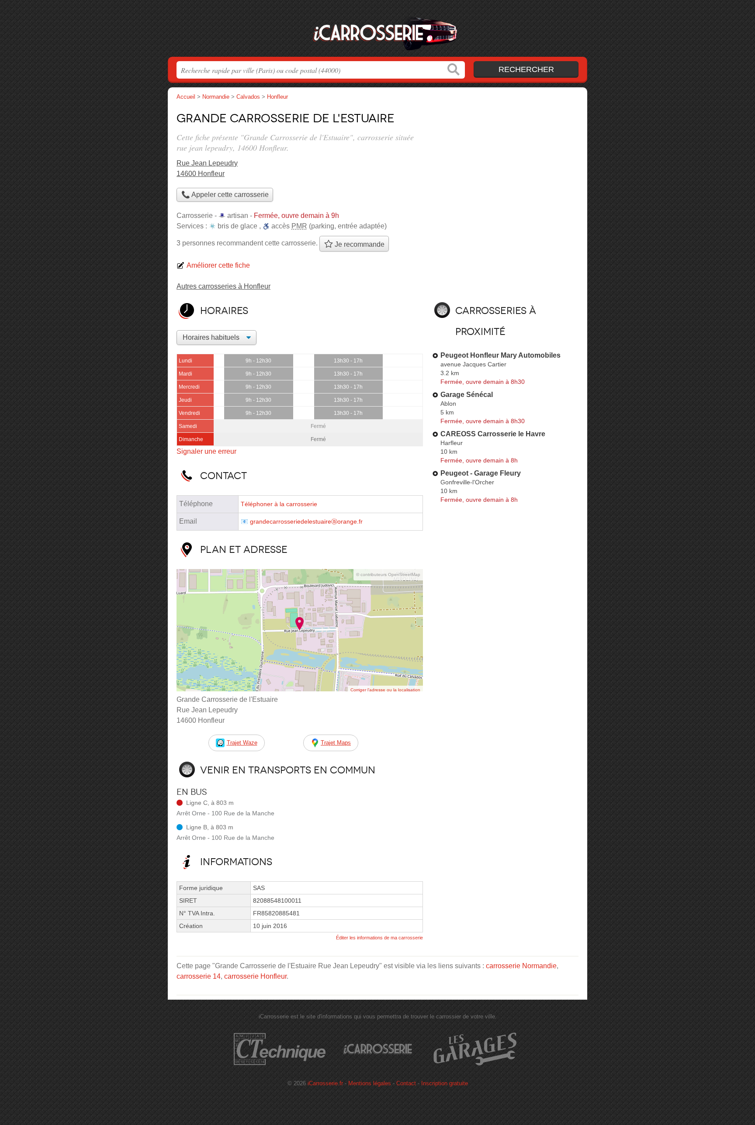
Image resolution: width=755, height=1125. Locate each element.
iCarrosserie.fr (377, 31)
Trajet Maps (336, 742)
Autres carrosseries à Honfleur (223, 286)
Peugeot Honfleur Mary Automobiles (500, 355)
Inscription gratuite (444, 1083)
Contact (406, 1083)
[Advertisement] (505, 168)
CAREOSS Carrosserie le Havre (492, 434)
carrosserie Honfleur (255, 976)
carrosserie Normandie (521, 966)
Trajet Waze (242, 742)
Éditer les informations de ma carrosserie (379, 937)
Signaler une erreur (206, 451)
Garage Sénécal (466, 394)
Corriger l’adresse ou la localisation (385, 689)
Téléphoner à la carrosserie (279, 504)
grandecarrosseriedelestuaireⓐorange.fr (306, 521)
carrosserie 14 (199, 976)
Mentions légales (369, 1083)
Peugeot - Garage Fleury (480, 473)
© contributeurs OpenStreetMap (388, 574)
